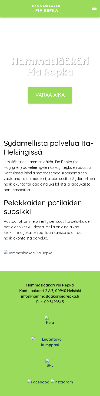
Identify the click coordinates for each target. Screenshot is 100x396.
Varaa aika (50, 95)
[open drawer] (94, 8)
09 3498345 (54, 301)
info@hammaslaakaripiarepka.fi (50, 296)
